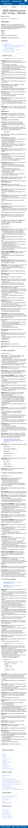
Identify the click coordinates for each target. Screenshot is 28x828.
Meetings (4, 755)
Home (3, 753)
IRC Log (17, 18)
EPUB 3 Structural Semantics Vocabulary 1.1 (11, 784)
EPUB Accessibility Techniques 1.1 (9, 787)
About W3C (22, 4)
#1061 (10, 476)
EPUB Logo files (5, 765)
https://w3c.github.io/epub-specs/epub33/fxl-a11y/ (13, 582)
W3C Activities (5, 811)
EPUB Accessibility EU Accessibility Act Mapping (12, 789)
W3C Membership (7, 4)
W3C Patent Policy (6, 814)
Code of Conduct (6, 818)
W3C (13, 826)
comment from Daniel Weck (15, 407)
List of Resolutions (6, 758)
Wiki (4, 763)
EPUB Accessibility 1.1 (7, 785)
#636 (10, 353)
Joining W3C (5, 809)
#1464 (10, 226)
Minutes (4, 757)
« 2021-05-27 (4, 7)
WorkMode (4, 760)
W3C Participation (17, 1)
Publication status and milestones (9, 796)
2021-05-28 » (24, 7)
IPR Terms (24, 826)
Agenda (9, 18)
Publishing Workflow (6, 762)
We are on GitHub (5, 826)
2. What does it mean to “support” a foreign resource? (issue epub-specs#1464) (14, 46)
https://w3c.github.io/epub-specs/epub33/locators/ (13, 586)
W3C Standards (5, 1)
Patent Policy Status (6, 802)
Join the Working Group (7, 768)
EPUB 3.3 (4, 777)
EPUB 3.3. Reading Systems (8, 779)
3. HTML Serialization (9, 48)
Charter (4, 801)
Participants (5, 799)
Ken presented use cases (14, 540)
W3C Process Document (7, 816)
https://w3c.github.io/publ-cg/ (17, 58)
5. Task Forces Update (9, 51)
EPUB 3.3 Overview (6, 775)
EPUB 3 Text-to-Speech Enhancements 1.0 (11, 782)
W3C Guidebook (5, 813)
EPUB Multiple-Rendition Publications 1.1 (11, 780)
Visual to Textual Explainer (17, 643)
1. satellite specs (8, 44)
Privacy (18, 826)
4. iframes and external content (11, 50)
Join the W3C (5, 767)
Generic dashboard (6, 797)
